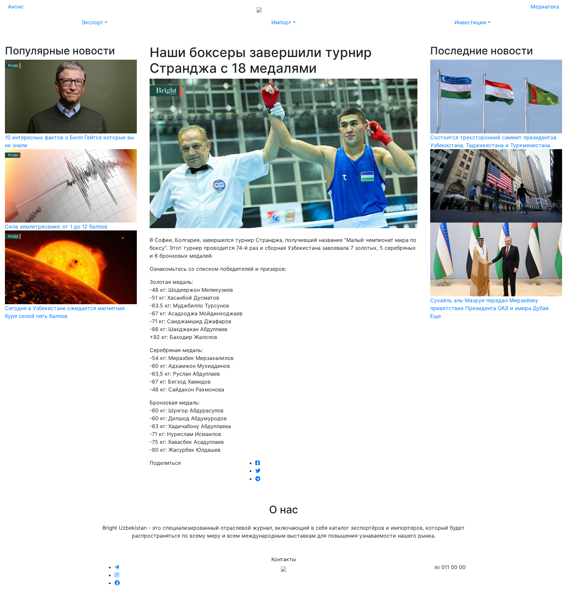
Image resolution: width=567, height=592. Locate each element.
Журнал (23, 9)
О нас (464, 9)
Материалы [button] (84, 9)
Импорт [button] (281, 22)
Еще (435, 316)
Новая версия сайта (425, 9)
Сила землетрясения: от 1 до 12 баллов (56, 226)
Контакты (488, 9)
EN (538, 9)
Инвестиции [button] (470, 22)
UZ (550, 9)
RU (525, 9)
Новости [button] (49, 9)
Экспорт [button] (92, 22)
